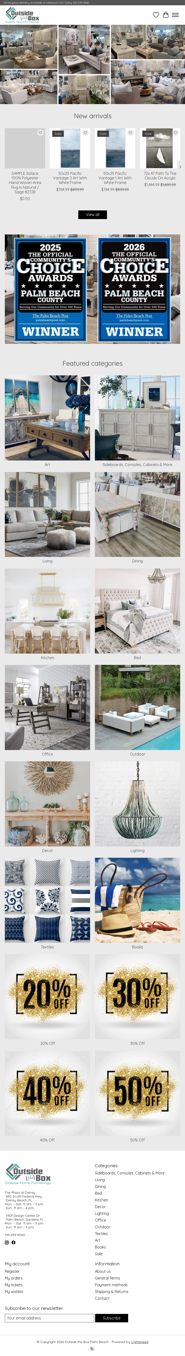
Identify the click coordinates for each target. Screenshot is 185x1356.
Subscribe (111, 1318)
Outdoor (137, 754)
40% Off (47, 1140)
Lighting (138, 850)
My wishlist (14, 1291)
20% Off (47, 1043)
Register (12, 1271)
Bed (137, 657)
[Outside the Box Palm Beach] (22, 15)
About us (103, 1271)
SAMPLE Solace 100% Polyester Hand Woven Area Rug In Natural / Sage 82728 (25, 182)
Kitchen (47, 657)
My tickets (14, 1284)
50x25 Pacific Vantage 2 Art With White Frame (70, 178)
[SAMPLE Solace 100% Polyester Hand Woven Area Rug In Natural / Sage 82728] (25, 148)
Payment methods (111, 1284)
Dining (137, 561)
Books (137, 947)
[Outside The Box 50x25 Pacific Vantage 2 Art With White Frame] (70, 148)
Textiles (47, 947)
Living (48, 561)
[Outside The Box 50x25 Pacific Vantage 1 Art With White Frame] (115, 148)
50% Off (137, 1140)
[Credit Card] (92, 1349)
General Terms (107, 1278)
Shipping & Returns (111, 1291)
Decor (47, 850)
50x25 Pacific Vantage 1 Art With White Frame (115, 178)
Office (47, 754)
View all (92, 214)
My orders (14, 1278)
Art (47, 464)
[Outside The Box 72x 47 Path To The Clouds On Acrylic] (160, 148)
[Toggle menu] (175, 15)
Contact (102, 1298)
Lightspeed (139, 1342)
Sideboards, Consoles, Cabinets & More (137, 464)
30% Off (137, 1043)
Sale (98, 1253)
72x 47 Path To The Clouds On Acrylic (160, 175)
